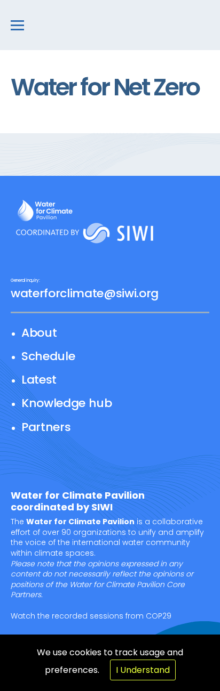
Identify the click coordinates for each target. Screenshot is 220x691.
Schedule (48, 356)
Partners (45, 427)
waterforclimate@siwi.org (85, 293)
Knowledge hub (66, 403)
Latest (39, 379)
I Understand (143, 670)
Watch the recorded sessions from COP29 (91, 616)
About (39, 332)
